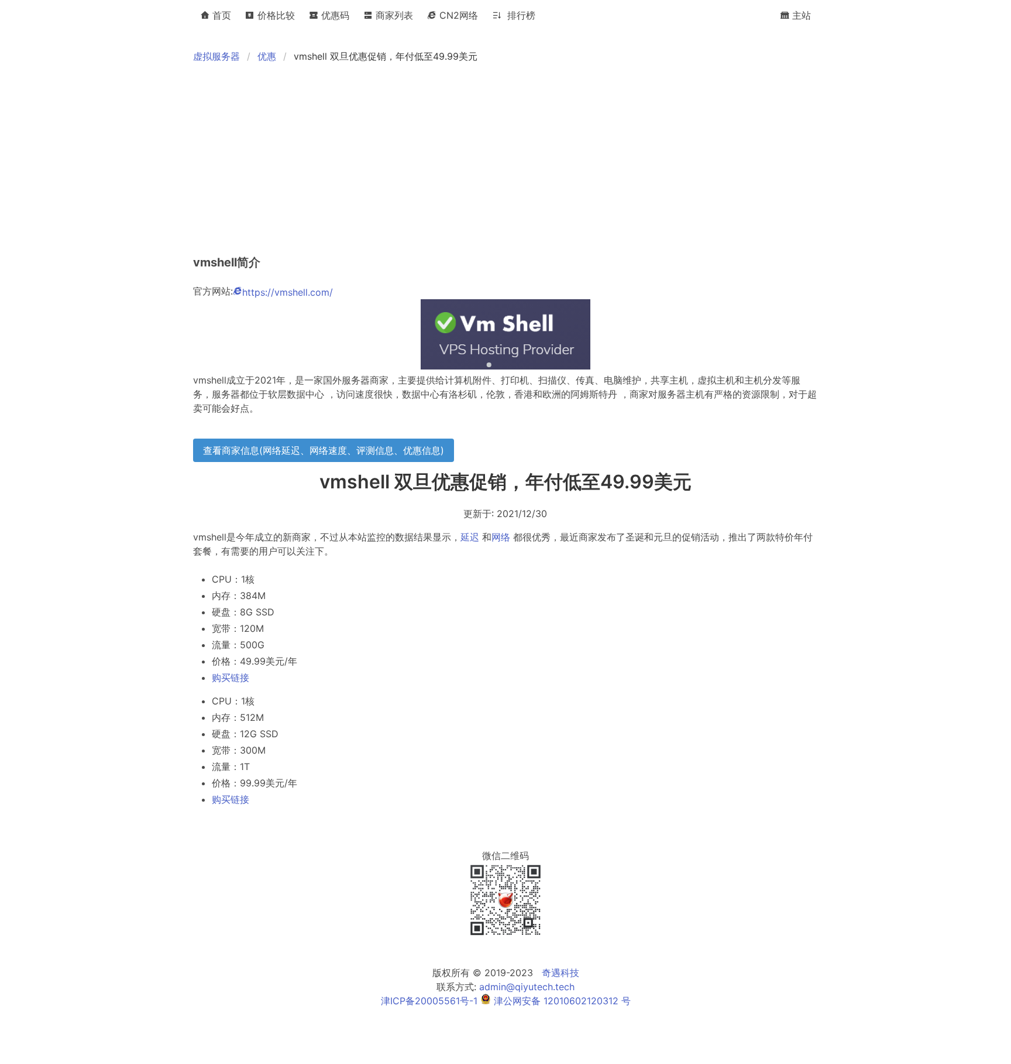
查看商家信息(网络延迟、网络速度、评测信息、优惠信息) (323, 450)
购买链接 (230, 677)
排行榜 (518, 15)
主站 (800, 15)
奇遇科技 (560, 973)
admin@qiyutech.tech (527, 987)
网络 (500, 537)
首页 (220, 15)
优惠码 (333, 15)
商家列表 (393, 15)
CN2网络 (457, 15)
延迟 (469, 537)
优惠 (266, 56)
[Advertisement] (544, 159)
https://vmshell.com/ (287, 292)
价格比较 (275, 15)
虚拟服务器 (216, 56)
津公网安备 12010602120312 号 (561, 1001)
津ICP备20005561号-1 (429, 1001)
